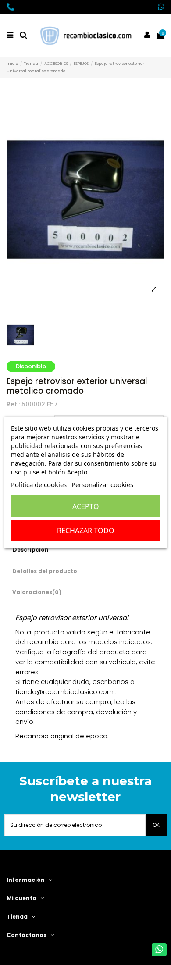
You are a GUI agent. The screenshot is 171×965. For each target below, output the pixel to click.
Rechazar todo (85, 530)
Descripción (31, 549)
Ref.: (13, 404)
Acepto (85, 506)
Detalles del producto (44, 571)
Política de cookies (39, 484)
